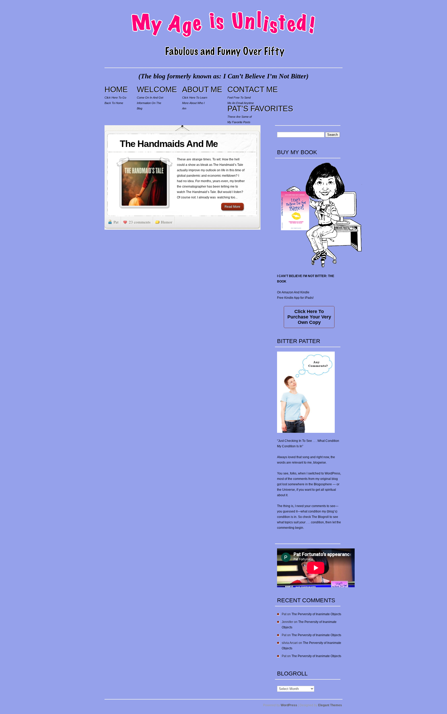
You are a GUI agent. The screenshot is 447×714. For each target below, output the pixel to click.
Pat (116, 222)
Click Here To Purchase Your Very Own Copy (309, 317)
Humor (166, 222)
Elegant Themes (330, 705)
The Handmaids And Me (169, 143)
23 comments (140, 222)
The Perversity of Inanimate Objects (316, 614)
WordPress (289, 705)
